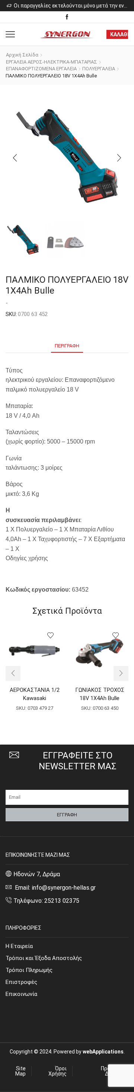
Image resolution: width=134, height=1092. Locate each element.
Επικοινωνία (21, 994)
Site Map (20, 1071)
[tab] (67, 346)
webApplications (103, 1052)
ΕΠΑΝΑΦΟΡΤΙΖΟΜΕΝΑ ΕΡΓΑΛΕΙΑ (41, 68)
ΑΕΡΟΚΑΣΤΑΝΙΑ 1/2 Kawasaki (35, 694)
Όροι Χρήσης (57, 1071)
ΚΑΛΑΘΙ (119, 34)
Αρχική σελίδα (22, 55)
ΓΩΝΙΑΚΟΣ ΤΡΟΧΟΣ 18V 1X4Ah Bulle (99, 694)
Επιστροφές (21, 982)
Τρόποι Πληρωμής (29, 970)
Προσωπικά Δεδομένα (114, 1071)
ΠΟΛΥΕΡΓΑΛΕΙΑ (98, 68)
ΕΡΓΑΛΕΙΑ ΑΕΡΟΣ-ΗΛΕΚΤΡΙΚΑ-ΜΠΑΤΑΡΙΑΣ (51, 62)
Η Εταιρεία (19, 946)
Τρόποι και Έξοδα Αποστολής (44, 958)
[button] (15, 157)
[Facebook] (67, 17)
